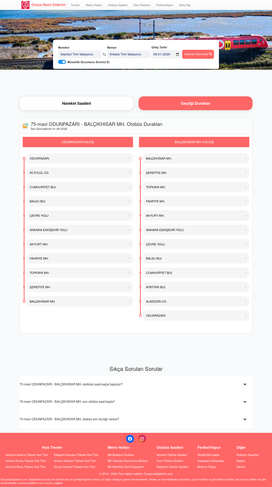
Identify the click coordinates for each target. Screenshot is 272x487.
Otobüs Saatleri (118, 5)
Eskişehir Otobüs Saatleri (172, 467)
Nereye (111, 47)
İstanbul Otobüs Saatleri (172, 455)
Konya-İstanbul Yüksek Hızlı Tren (74, 467)
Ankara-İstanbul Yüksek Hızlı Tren (75, 461)
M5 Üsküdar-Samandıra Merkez (128, 461)
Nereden (63, 47)
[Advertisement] (136, 83)
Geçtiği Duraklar (195, 103)
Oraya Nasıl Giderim (48, 4)
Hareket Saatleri (76, 103)
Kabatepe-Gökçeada (211, 461)
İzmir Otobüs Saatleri (170, 461)
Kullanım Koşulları (248, 455)
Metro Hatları (94, 5)
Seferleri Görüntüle (196, 54)
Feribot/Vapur (164, 5)
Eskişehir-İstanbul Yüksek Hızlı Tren (76, 455)
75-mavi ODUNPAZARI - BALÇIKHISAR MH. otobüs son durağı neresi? (69, 419)
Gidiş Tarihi (159, 47)
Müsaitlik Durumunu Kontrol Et (89, 62)
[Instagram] (142, 439)
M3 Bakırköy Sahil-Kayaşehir (126, 467)
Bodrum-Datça (207, 467)
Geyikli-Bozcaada (208, 455)
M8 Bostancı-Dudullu (121, 455)
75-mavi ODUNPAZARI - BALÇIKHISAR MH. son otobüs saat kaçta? (67, 401)
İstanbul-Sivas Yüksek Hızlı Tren (26, 467)
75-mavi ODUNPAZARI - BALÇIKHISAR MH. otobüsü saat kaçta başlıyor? (71, 384)
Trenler (75, 5)
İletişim (241, 461)
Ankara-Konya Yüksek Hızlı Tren (26, 461)
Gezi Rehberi (142, 5)
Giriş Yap (185, 5)
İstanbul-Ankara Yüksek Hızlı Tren (27, 455)
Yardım (241, 467)
